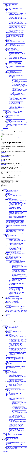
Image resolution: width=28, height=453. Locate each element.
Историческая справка (11, 4)
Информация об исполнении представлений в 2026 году (16, 56)
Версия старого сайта (6, 317)
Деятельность (6, 46)
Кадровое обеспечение (11, 12)
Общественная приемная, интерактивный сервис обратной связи (16, 125)
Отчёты (18, 137)
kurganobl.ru (3, 152)
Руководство (9, 7)
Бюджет (2, 137)
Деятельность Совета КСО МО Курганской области (14, 70)
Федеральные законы (17, 77)
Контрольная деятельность (12, 50)
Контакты (5, 128)
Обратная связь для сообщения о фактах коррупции (17, 108)
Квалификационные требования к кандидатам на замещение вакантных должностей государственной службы (17, 20)
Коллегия (8, 9)
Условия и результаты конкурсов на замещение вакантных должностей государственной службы (18, 25)
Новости (5, 116)
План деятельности (11, 48)
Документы (6, 110)
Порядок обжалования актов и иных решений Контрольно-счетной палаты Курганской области (15, 43)
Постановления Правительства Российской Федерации (19, 82)
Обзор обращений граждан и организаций (16, 122)
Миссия (8, 5)
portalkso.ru (3, 164)
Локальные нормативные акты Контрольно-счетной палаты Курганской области (19, 91)
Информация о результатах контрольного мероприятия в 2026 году (17, 53)
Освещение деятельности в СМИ (14, 121)
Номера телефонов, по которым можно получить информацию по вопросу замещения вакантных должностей (17, 29)
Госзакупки (9, 40)
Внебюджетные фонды (10, 137)
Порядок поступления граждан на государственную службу (17, 14)
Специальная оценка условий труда (15, 45)
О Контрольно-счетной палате (10, 3)
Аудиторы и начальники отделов (14, 8)
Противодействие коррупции (13, 72)
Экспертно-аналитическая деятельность (16, 58)
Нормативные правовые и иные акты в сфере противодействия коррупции (17, 75)
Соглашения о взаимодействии (14, 112)
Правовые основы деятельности (14, 111)
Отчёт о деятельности (11, 49)
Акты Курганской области (18, 84)
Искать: (2, 133)
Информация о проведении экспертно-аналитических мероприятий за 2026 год (16, 61)
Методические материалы (15, 93)
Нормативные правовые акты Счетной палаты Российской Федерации (19, 87)
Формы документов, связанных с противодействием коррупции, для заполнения (17, 96)
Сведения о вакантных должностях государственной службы (17, 16)
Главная (5, 1)
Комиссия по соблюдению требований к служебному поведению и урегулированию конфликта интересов (16, 104)
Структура (8, 10)
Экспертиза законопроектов (13, 68)
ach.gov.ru (3, 160)
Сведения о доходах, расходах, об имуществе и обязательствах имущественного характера (17, 100)
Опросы (8, 126)
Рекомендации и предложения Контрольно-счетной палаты (13, 64)
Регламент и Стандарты (12, 113)
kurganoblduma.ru (5, 156)
